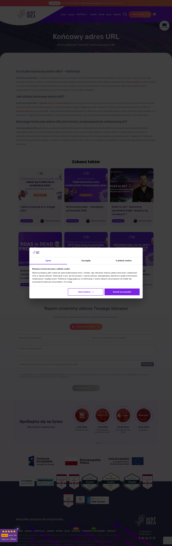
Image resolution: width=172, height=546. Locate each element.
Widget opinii (5, 539)
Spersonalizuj (84, 292)
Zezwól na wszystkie (122, 292)
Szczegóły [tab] (86, 260)
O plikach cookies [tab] (124, 260)
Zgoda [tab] (48, 260)
